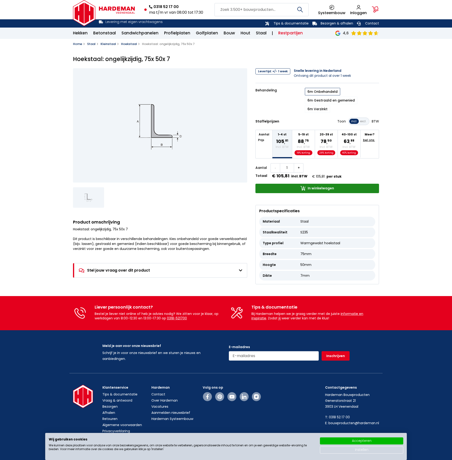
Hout (245, 33)
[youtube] (232, 396)
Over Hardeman (164, 400)
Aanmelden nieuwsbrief (170, 412)
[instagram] (256, 396)
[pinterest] (220, 396)
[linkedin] (244, 396)
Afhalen (108, 412)
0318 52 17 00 (166, 6)
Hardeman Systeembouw (172, 418)
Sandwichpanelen (139, 33)
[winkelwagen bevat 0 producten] (375, 9)
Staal (261, 33)
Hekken (80, 33)
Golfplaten (207, 33)
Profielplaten (177, 33)
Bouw (229, 33)
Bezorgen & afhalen (337, 23)
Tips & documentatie (291, 23)
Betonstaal (104, 33)
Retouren (109, 418)
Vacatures (159, 406)
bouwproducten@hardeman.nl (353, 423)
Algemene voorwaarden (122, 425)
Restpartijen (290, 33)
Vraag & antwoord (117, 400)
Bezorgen (110, 406)
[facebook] (207, 396)
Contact (372, 23)
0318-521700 (177, 318)
